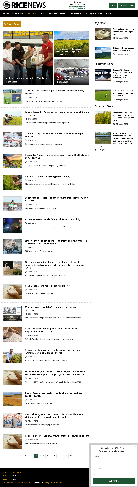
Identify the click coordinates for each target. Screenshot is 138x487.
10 (63, 455)
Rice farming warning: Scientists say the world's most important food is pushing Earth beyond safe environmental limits (55, 265)
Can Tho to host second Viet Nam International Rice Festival (123, 93)
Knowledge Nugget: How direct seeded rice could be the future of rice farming (57, 156)
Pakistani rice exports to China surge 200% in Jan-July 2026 (123, 31)
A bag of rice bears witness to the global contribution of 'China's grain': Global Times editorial (53, 351)
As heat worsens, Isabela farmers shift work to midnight (53, 219)
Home (6, 13)
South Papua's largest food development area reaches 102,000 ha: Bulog (56, 199)
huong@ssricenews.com (53, 482)
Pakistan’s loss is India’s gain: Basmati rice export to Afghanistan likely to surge (51, 330)
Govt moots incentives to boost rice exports (47, 285)
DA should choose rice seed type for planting (47, 176)
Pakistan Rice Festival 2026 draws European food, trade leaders (57, 435)
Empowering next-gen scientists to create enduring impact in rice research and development (56, 242)
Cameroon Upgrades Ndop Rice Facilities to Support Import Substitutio (55, 135)
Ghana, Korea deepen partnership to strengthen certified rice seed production (56, 394)
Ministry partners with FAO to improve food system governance (51, 309)
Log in (113, 5)
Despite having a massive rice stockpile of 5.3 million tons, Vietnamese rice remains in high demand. (54, 416)
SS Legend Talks (94, 13)
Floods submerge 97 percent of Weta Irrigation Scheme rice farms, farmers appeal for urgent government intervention (55, 373)
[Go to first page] (21, 456)
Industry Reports (48, 13)
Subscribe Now (126, 5)
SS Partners (77, 13)
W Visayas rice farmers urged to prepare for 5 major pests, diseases (54, 92)
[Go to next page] (67, 456)
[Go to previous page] (25, 456)
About (108, 13)
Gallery (64, 13)
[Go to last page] (70, 456)
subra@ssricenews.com (25, 482)
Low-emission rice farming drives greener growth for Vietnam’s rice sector (57, 113)
